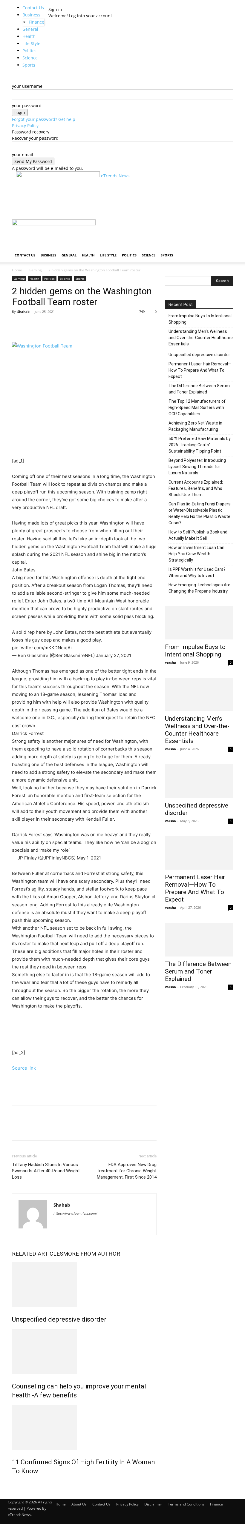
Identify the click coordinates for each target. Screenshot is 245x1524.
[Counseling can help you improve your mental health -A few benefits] (84, 1351)
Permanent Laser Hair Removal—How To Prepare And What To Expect (200, 370)
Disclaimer (153, 1504)
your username (27, 86)
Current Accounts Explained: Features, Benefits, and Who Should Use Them (196, 488)
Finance (216, 1504)
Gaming (35, 270)
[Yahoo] (69, 1221)
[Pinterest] (45, 325)
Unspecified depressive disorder (59, 1319)
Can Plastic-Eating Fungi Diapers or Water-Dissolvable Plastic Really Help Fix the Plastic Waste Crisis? (200, 513)
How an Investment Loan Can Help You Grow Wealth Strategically (196, 553)
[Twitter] (32, 325)
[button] (226, 227)
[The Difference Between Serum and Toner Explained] (199, 939)
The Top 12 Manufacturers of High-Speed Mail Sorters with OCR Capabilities (197, 407)
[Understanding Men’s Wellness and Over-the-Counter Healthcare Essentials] (199, 694)
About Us (79, 1504)
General (69, 255)
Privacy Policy (25, 125)
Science (148, 255)
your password (27, 105)
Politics (129, 255)
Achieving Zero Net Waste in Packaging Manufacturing (195, 426)
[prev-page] (13, 1483)
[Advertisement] (86, 209)
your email (22, 154)
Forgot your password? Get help (43, 119)
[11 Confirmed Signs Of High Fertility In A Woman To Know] (84, 1427)
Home (17, 270)
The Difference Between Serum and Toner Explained (199, 388)
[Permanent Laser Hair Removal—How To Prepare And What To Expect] (199, 853)
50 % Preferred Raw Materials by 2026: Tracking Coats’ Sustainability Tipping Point (200, 444)
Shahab (23, 311)
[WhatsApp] (59, 325)
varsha (170, 662)
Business (31, 15)
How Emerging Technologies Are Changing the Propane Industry (199, 587)
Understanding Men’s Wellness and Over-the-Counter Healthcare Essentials (201, 337)
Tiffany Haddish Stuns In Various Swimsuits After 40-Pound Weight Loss (46, 1171)
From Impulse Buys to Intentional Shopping (200, 319)
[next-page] (17, 1483)
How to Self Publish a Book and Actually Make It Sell (198, 535)
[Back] (58, 3)
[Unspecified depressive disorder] (84, 1284)
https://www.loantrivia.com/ (75, 1213)
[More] (73, 325)
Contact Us (33, 7)
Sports (167, 255)
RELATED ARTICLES (37, 1253)
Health (88, 255)
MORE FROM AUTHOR (91, 1253)
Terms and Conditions (186, 1504)
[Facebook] (18, 325)
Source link (24, 1068)
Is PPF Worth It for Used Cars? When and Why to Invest (197, 572)
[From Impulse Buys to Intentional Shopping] (199, 622)
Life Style (108, 255)
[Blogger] (58, 1221)
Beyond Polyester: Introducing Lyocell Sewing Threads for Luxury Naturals (197, 466)
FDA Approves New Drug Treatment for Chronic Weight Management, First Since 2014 (127, 1171)
